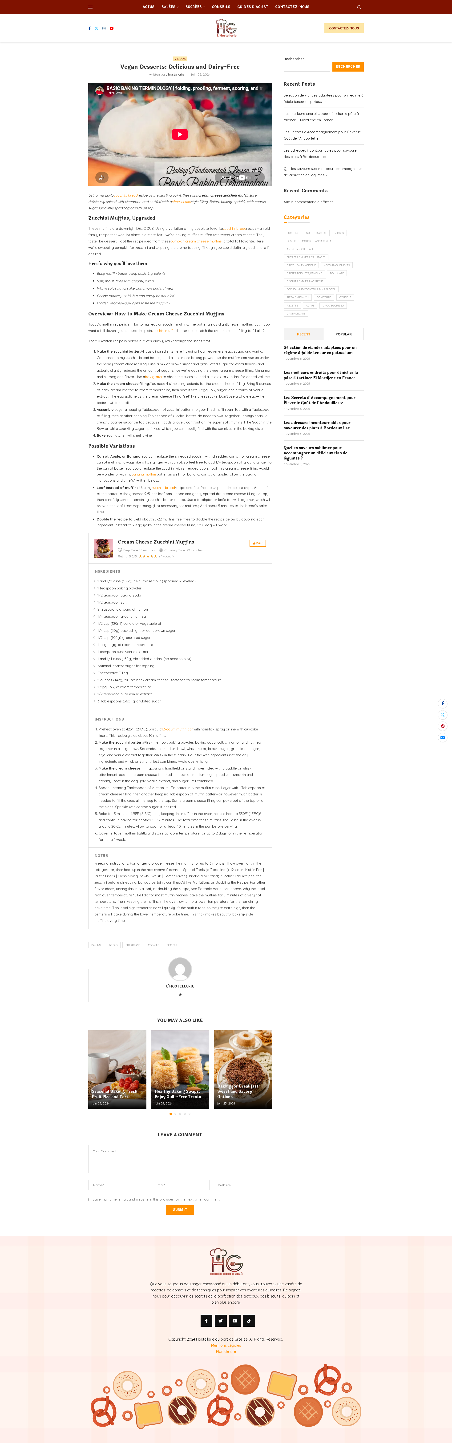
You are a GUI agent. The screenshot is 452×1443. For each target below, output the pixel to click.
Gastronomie (296, 313)
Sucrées (194, 6)
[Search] (359, 7)
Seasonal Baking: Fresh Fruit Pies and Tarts (114, 1094)
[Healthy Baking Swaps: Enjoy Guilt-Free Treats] (180, 1069)
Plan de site (226, 1351)
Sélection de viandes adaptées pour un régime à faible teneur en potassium (320, 350)
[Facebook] (89, 28)
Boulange (337, 273)
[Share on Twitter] (442, 715)
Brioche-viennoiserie (301, 265)
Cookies (153, 945)
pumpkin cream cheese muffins (196, 241)
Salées (168, 6)
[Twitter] (96, 28)
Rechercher (294, 58)
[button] (95, 1072)
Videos (339, 233)
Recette (292, 305)
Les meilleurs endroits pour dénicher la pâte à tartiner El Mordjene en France (321, 375)
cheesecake (181, 201)
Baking (96, 945)
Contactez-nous (292, 6)
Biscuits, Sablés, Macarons (305, 281)
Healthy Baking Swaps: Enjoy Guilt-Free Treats (178, 1094)
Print (259, 543)
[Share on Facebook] (442, 703)
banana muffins (144, 474)
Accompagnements (337, 265)
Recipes (172, 945)
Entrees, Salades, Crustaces (306, 257)
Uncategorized (333, 305)
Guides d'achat (316, 233)
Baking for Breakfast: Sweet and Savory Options (238, 1091)
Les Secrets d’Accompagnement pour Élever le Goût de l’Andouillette (319, 400)
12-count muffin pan (177, 729)
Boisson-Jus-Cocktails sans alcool (311, 289)
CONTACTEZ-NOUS (344, 28)
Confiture (324, 297)
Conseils (221, 6)
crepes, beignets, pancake (304, 273)
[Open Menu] (90, 7)
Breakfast (132, 945)
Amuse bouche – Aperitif (303, 249)
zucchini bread (125, 195)
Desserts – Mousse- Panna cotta (309, 241)
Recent (304, 334)
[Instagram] (104, 28)
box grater (154, 377)
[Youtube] (111, 28)
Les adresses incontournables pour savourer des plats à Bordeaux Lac (317, 425)
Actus (148, 6)
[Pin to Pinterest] (442, 726)
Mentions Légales (226, 1345)
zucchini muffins (164, 330)
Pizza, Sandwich (298, 297)
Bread (113, 945)
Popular (344, 334)
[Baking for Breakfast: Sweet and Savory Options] (243, 1069)
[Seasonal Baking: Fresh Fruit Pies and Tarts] (117, 1069)
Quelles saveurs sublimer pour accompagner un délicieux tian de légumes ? (315, 453)
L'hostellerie (175, 74)
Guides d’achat (252, 6)
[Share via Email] (442, 737)
